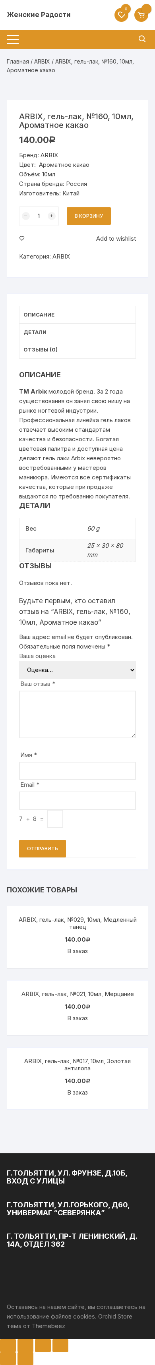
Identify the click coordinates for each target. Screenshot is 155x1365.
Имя (28, 755)
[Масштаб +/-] (60, 1345)
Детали (34, 332)
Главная (18, 61)
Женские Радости (39, 15)
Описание (38, 314)
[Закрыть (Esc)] (8, 1345)
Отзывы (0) (40, 349)
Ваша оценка (37, 656)
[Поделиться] (25, 1345)
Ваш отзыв (37, 683)
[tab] (77, 315)
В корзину (89, 216)
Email (29, 784)
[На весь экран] (43, 1345)
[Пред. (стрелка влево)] (8, 1358)
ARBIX (42, 61)
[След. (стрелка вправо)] (25, 1358)
